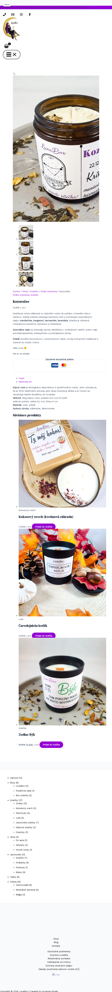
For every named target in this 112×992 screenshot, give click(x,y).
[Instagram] (21, 15)
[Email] (12, 15)
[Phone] (4, 15)
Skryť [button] (90, 7)
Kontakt (56, 946)
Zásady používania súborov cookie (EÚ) (58, 969)
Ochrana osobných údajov (59, 965)
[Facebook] (29, 15)
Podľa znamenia (49, 291)
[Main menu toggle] (11, 54)
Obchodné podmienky (59, 951)
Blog (56, 942)
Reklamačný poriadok (59, 958)
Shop (25, 291)
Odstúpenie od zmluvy (59, 962)
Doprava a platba (59, 955)
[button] (14, 73)
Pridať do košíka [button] (43, 526)
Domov (16, 291)
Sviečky (34, 291)
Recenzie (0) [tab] (25, 381)
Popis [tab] (21, 378)
